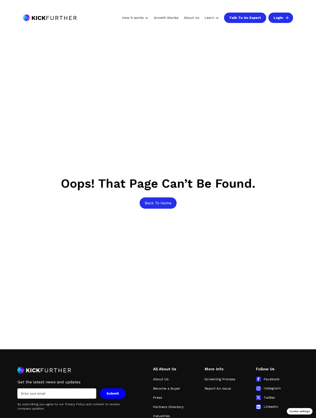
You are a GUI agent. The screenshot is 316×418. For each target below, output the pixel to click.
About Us (191, 18)
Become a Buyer (166, 388)
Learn (209, 18)
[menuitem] (134, 18)
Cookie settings (299, 411)
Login (283, 18)
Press (157, 397)
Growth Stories (166, 18)
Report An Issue (218, 388)
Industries (161, 416)
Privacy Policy (75, 404)
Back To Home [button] (158, 203)
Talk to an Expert (245, 18)
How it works (133, 18)
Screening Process (220, 379)
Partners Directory (168, 407)
